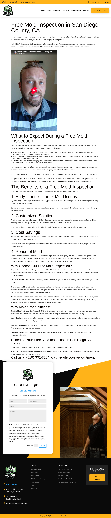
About (48, 11)
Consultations (35, 482)
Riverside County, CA (65, 476)
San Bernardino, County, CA (66, 482)
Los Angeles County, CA (65, 479)
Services (56, 11)
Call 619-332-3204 (100, 10)
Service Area (76, 11)
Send (43, 445)
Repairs (33, 485)
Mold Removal (35, 476)
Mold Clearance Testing (38, 479)
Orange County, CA (64, 472)
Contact (86, 11)
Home (43, 11)
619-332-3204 (11, 484)
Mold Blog (34, 488)
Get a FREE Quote (97, 478)
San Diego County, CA (65, 469)
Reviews (66, 11)
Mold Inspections (36, 469)
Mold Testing (34, 472)
